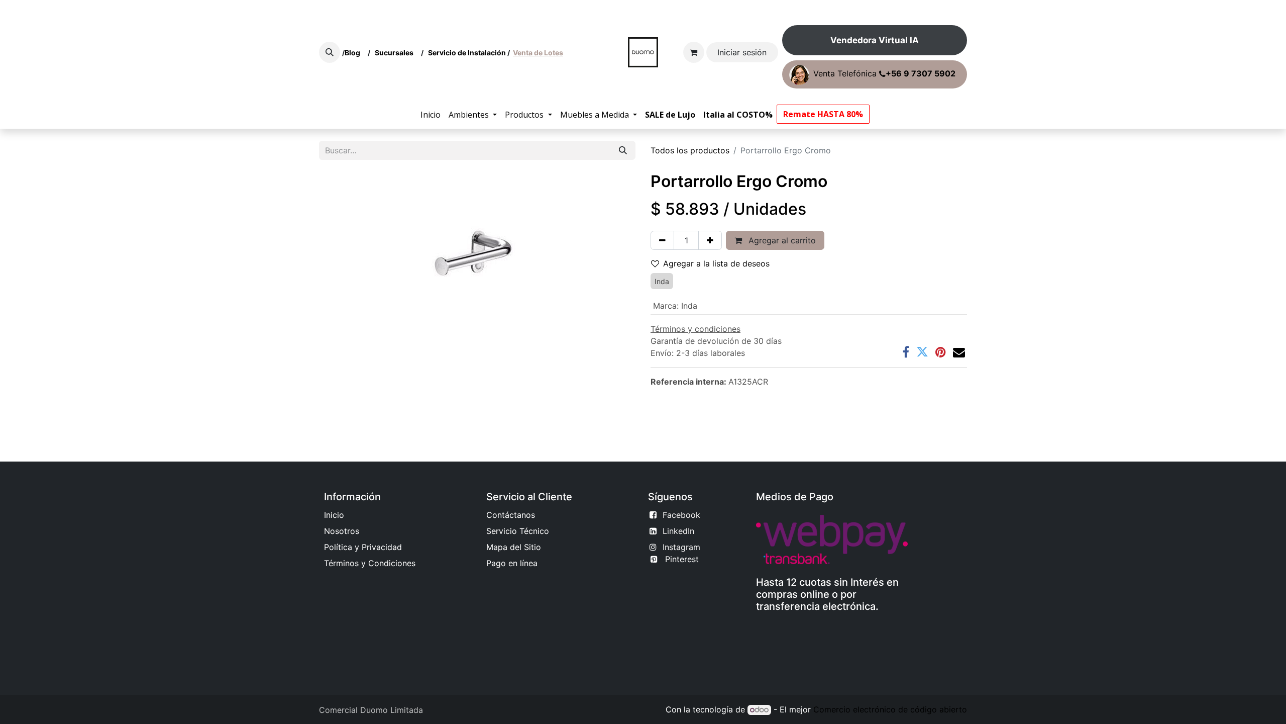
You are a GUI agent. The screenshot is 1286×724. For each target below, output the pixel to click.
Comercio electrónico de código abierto (890, 709)
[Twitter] (922, 352)
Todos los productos (690, 150)
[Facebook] (905, 352)
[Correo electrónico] (959, 352)
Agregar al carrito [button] (781, 240)
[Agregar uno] (710, 240)
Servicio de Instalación (467, 52)
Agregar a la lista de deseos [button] (716, 263)
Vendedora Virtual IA (874, 40)
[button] (329, 52)
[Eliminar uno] (662, 240)
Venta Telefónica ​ (884, 74)
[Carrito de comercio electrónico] (693, 52)
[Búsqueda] (622, 150)
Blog (354, 52)
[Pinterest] (940, 352)
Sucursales (396, 52)
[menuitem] (430, 115)
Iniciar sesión (742, 52)
